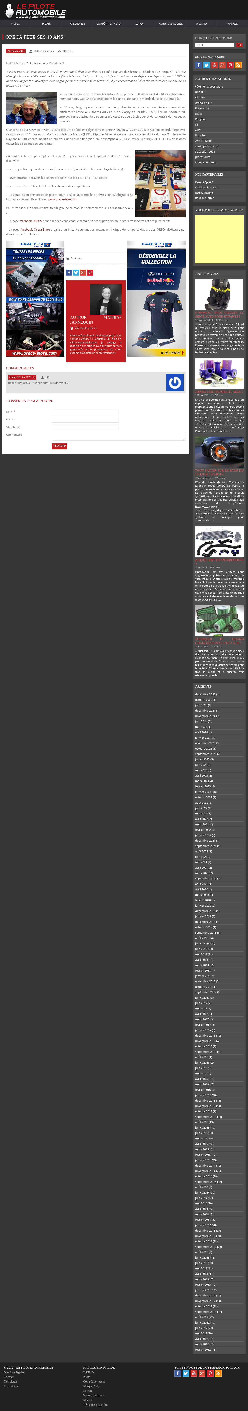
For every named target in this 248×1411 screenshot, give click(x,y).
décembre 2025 (205, 694)
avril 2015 (201, 1144)
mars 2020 (202, 895)
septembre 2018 (205, 932)
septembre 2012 (205, 1312)
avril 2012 (201, 1339)
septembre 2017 (205, 992)
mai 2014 (201, 1203)
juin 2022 (201, 808)
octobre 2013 (203, 1241)
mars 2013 (202, 1279)
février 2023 (203, 786)
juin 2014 (201, 1198)
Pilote (46, 23)
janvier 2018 (203, 976)
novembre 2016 (205, 1041)
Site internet (13, 427)
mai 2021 (201, 862)
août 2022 (201, 802)
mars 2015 (202, 1149)
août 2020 (201, 884)
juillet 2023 (202, 759)
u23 (47, 377)
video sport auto (205, 162)
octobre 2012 (203, 1306)
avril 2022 (201, 819)
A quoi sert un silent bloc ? (219, 392)
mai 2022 (201, 813)
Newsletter (10, 1381)
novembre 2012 (205, 1301)
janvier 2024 (203, 737)
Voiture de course (170, 23)
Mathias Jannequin (44, 51)
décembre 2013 (205, 1230)
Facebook (198, 65)
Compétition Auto (108, 23)
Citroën (200, 97)
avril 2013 (201, 1274)
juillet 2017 (202, 997)
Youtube (214, 65)
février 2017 (203, 1024)
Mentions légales (14, 1372)
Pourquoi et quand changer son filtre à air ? (219, 641)
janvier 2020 (203, 905)
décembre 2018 (205, 922)
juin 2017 (201, 1003)
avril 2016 (201, 1079)
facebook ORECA (31, 221)
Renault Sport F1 (204, 182)
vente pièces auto (206, 146)
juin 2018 (201, 949)
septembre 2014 (205, 1182)
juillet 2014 (202, 1192)
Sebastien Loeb (205, 151)
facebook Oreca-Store (35, 229)
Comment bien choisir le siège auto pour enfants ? (219, 314)
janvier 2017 (203, 1030)
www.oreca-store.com (62, 199)
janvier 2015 (203, 1160)
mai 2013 (201, 1268)
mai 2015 (201, 1138)
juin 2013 (201, 1263)
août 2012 (201, 1317)
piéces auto (202, 157)
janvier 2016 (203, 1095)
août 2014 (201, 1187)
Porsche (200, 135)
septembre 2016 (205, 1052)
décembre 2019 (205, 911)
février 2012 (203, 1349)
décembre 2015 (205, 1100)
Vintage (232, 23)
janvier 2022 (203, 835)
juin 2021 (201, 857)
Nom (10, 411)
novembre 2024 (205, 716)
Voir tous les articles (85, 328)
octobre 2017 (203, 987)
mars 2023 (202, 781)
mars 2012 (202, 1344)
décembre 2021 (205, 840)
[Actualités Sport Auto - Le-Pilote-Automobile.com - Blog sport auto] (35, 11)
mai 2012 (201, 1333)
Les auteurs (11, 1386)
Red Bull (200, 92)
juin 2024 (201, 721)
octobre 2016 (203, 1046)
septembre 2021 (205, 846)
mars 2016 (202, 1084)
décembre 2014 (205, 1165)
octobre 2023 (203, 748)
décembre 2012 (205, 1295)
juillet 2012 (202, 1322)
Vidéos (15, 23)
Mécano (201, 23)
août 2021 (201, 851)
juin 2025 (201, 705)
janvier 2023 (203, 792)
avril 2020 (201, 889)
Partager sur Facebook (69, 273)
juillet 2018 (202, 943)
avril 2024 (201, 732)
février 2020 (203, 900)
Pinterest (230, 65)
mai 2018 (201, 954)
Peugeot (200, 119)
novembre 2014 (205, 1171)
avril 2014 (201, 1209)
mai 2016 (201, 1073)
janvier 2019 (203, 916)
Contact (8, 1377)
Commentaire (14, 434)
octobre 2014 (203, 1176)
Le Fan (139, 23)
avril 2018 (201, 959)
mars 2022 (202, 824)
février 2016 (203, 1089)
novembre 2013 (205, 1236)
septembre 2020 (205, 878)
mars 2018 (202, 965)
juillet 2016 (202, 1062)
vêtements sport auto (209, 86)
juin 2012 (201, 1328)
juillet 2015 (202, 1127)
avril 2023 (201, 775)
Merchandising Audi (206, 187)
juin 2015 (201, 1133)
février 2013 (203, 1284)
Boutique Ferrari (204, 198)
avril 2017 (201, 1014)
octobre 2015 (203, 1111)
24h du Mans (203, 141)
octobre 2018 (203, 927)
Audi (198, 130)
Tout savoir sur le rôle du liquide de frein (219, 472)
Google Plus (222, 65)
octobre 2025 (203, 700)
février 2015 (203, 1154)
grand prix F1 (204, 103)
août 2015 (201, 1122)
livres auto (202, 108)
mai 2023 (201, 770)
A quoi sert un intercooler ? (219, 562)
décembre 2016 (205, 1035)
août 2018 (201, 938)
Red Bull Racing (204, 192)
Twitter (206, 65)
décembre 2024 (205, 710)
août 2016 (201, 1057)
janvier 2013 (203, 1290)
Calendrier (77, 23)
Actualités (76, 258)
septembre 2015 (205, 1117)
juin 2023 (201, 765)
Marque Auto (91, 1386)
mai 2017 (201, 1008)
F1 (196, 124)
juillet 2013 (202, 1257)
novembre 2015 (205, 1106)
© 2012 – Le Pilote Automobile (28, 1367)
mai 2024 (201, 727)
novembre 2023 (205, 743)
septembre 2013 (205, 1247)
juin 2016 (201, 1068)
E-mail (11, 419)
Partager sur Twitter (76, 273)
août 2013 (201, 1252)
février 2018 (203, 970)
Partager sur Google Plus (83, 273)
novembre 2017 (205, 981)
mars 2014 (202, 1214)
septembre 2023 (205, 754)
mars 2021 (202, 873)
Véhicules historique (95, 1404)
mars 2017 (202, 1019)
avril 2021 (201, 867)
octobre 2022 (203, 797)
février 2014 (203, 1219)
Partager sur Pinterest (90, 273)
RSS (238, 65)
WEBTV (88, 1372)
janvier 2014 (203, 1225)
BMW (198, 113)
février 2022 (203, 830)
